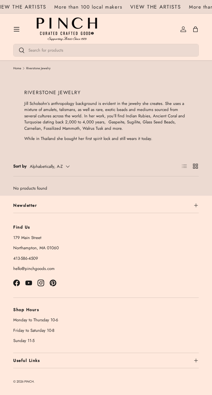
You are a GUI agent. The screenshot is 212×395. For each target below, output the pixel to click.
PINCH (29, 381)
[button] (195, 29)
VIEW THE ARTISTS (156, 7)
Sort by (19, 166)
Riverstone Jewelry (38, 68)
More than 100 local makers (89, 6)
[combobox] (106, 50)
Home (17, 68)
